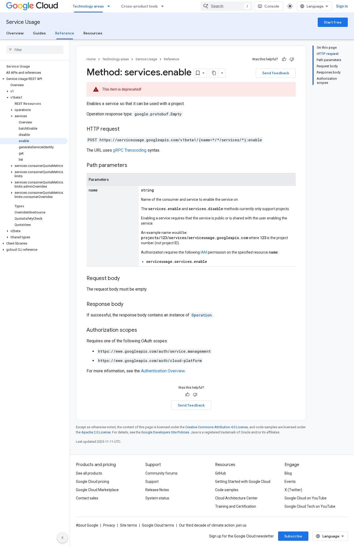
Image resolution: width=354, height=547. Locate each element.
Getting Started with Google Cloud (242, 481)
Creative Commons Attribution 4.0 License (216, 427)
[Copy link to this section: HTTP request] (124, 129)
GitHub (220, 473)
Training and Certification (235, 506)
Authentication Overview (163, 370)
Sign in (342, 6)
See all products (89, 473)
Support (152, 481)
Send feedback (275, 73)
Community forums (161, 473)
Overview (15, 33)
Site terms (128, 525)
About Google (87, 525)
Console (271, 6)
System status (157, 498)
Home (91, 59)
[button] (34, 79)
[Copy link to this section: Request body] (125, 279)
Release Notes (157, 490)
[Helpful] (284, 59)
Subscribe (293, 536)
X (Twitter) (293, 490)
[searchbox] (34, 50)
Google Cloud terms (158, 525)
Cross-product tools (139, 6)
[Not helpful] (292, 59)
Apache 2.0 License (96, 432)
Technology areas (88, 6)
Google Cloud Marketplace (97, 490)
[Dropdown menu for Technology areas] (110, 6)
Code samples (226, 490)
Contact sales (87, 498)
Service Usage (23, 22)
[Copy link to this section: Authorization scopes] (142, 330)
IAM (204, 252)
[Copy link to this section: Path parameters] (132, 165)
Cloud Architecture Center (236, 498)
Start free (333, 22)
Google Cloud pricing (92, 481)
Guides (39, 33)
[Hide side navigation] (62, 538)
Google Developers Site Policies (165, 432)
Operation (202, 315)
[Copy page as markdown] (214, 73)
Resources (92, 33)
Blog (288, 473)
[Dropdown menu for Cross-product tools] (164, 6)
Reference (64, 33)
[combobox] (226, 6)
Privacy (109, 525)
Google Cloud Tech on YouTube (310, 506)
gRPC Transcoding (129, 150)
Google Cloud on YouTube (306, 498)
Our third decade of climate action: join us (212, 525)
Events (290, 481)
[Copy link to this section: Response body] (128, 304)
